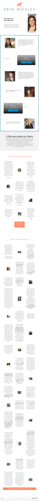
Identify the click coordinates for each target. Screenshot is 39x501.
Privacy (19, 498)
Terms (14, 498)
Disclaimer (24, 498)
